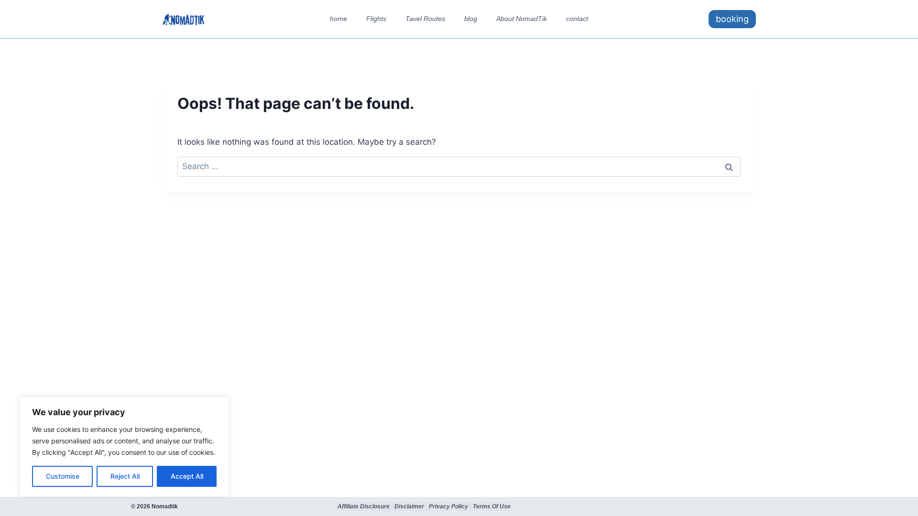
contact (577, 18)
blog (470, 18)
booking (732, 19)
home (338, 18)
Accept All (187, 476)
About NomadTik (521, 18)
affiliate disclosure (364, 506)
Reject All (125, 476)
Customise (62, 476)
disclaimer (409, 506)
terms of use (492, 506)
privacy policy (448, 506)
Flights (376, 18)
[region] (124, 447)
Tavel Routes (425, 18)
